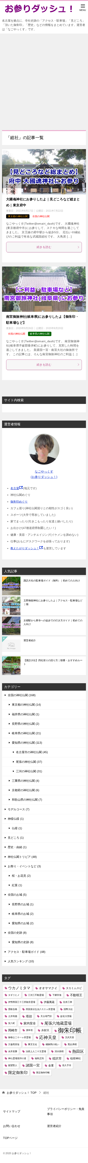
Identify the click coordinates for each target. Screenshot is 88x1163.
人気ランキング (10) (21, 961)
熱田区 (78, 1051)
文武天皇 (69, 1037)
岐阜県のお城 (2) (23, 913)
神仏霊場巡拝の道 (17, 1058)
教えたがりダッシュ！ (24, 548)
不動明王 (76, 995)
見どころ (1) (16, 837)
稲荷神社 (75, 1058)
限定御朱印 (18, 1072)
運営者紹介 (30, 640)
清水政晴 (59, 1051)
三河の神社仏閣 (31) (29, 771)
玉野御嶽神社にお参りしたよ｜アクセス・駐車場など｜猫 (53, 602)
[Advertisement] (44, 80)
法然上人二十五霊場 (36, 1051)
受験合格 (12, 1009)
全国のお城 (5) (17, 894)
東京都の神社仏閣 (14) (26, 704)
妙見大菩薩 (66, 1016)
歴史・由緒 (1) (17, 847)
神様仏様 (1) (16, 818)
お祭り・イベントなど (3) (24, 866)
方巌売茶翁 (13, 1044)
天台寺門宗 (46, 1016)
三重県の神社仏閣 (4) (25, 780)
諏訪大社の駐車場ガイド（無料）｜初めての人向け (52, 580)
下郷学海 (56, 995)
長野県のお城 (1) (23, 904)
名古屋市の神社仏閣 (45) (32, 752)
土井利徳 (12, 1016)
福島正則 (39, 1058)
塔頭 (29, 1016)
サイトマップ (11, 1111)
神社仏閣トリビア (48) (22, 856)
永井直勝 (12, 1051)
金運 (51, 1065)
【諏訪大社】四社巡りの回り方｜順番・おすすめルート (53, 662)
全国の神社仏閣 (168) (22, 695)
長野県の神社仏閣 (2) (25, 723)
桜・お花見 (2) (21, 875)
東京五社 (32, 1044)
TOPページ (10, 1138)
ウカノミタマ (19, 988)
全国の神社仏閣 (41, 216)
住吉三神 (67, 1002)
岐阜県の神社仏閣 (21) (26, 733)
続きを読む (44, 247)
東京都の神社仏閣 (18, 216)
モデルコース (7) (18, 809)
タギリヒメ (13, 995)
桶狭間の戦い (52, 1044)
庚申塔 (29, 1030)
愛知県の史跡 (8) (23, 942)
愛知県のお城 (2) (23, 923)
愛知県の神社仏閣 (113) (27, 742)
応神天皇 (47, 1037)
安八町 (11, 1023)
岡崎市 (12, 1030)
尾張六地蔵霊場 (58, 1023)
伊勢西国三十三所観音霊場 (21, 1002)
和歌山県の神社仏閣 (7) (27, 799)
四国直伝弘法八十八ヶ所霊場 (40, 1009)
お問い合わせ (11, 1126)
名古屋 (14, 488)
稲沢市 (57, 1058)
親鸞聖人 (12, 1065)
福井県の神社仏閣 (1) (25, 714)
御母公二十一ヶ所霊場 (19, 1037)
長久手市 (66, 1065)
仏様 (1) (17, 828)
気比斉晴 (72, 1044)
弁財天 (45, 1030)
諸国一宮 (33, 1065)
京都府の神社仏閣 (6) (25, 790)
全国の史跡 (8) (17, 932)
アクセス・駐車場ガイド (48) (26, 951)
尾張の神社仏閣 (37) (29, 761)
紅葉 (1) (17, 885)
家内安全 (30, 1023)
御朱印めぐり (19, 501)
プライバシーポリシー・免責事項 (65, 1111)
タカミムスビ (74, 988)
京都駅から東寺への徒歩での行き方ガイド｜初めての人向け (53, 622)
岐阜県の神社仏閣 (40, 333)
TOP (21, 1092)
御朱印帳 (70, 1030)
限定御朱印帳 (43, 1072)
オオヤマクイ (48, 988)
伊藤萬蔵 (49, 1002)
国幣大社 (68, 1009)
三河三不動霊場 (36, 995)
